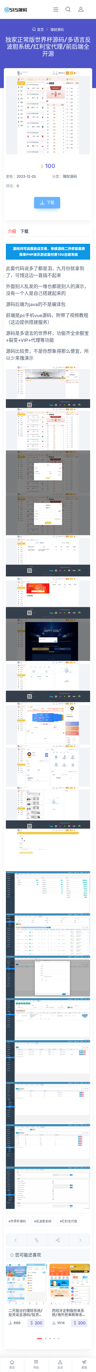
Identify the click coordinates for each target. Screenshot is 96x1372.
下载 (50, 202)
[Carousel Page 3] (50, 1338)
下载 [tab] (24, 231)
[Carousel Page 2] (45, 1338)
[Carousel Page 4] (54, 1338)
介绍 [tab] (12, 231)
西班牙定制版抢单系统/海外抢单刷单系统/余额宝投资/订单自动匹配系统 (68, 1316)
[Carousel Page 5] (58, 1338)
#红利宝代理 (68, 1221)
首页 (40, 29)
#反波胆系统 (42, 1221)
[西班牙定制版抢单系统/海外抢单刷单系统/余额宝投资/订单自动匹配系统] (69, 1284)
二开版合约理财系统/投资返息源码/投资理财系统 (25, 1314)
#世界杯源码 (17, 1221)
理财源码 (57, 29)
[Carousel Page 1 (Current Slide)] (39, 1338)
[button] (68, 9)
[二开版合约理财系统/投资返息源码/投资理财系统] (26, 1284)
